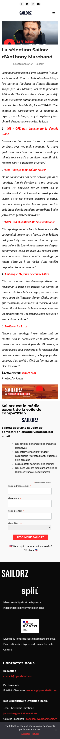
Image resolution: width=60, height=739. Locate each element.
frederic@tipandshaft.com (41, 690)
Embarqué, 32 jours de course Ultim (27, 274)
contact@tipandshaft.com (18, 676)
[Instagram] (32, 4)
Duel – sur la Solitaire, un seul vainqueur (29, 222)
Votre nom (14, 498)
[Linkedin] (27, 4)
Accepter (25, 733)
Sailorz (40, 63)
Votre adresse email (19, 485)
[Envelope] (38, 4)
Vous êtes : (15, 523)
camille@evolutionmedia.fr (41, 718)
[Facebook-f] (22, 4)
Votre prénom (16, 510)
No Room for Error (16, 326)
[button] (54, 13)
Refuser (35, 733)
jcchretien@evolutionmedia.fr (20, 713)
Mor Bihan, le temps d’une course (25, 170)
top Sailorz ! (41, 121)
